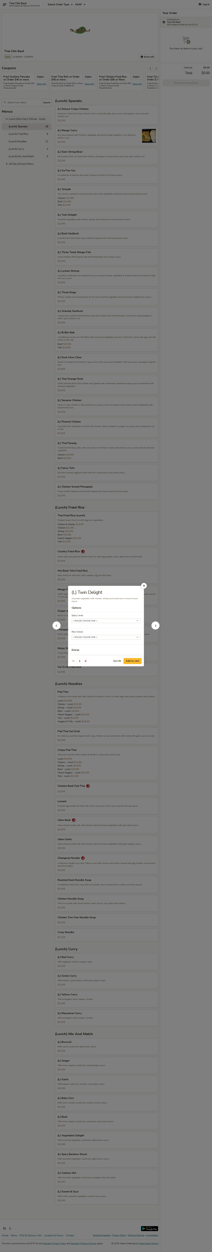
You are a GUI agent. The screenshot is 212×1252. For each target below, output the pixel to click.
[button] (56, 628)
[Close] (144, 586)
